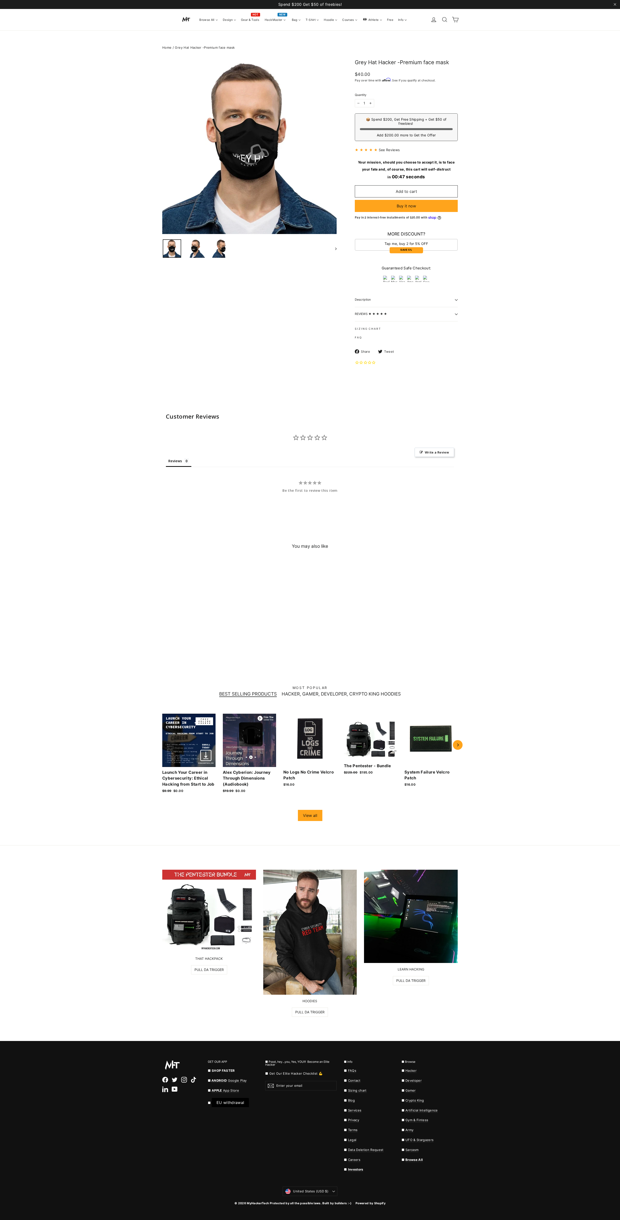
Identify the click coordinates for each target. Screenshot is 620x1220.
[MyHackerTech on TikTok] (193, 1080)
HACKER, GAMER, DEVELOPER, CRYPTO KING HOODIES (341, 694)
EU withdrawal (230, 1102)
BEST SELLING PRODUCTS (248, 694)
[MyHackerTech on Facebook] (165, 1080)
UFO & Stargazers (419, 1140)
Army (409, 1130)
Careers (354, 1160)
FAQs (352, 1070)
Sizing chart (357, 1090)
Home (166, 47)
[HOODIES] (310, 932)
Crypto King (414, 1100)
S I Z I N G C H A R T (367, 328)
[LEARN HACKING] (411, 916)
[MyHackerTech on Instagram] (184, 1080)
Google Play (237, 1080)
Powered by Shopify (371, 1203)
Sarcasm (411, 1150)
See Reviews (389, 150)
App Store (225, 1090)
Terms (353, 1130)
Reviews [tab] (175, 461)
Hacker (411, 1070)
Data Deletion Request (366, 1150)
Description (363, 299)
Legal (352, 1140)
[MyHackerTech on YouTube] (175, 1089)
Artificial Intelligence (421, 1110)
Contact (354, 1080)
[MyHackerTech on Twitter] (175, 1080)
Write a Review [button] (437, 452)
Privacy (353, 1120)
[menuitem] (208, 19)
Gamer (410, 1090)
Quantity (360, 95)
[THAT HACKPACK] (209, 911)
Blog (351, 1100)
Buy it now (406, 205)
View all (310, 815)
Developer (413, 1080)
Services (355, 1110)
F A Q (358, 337)
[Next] (458, 745)
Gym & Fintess (416, 1120)
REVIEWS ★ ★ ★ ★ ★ (371, 314)
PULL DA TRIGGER (209, 970)
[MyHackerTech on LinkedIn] (165, 1089)
